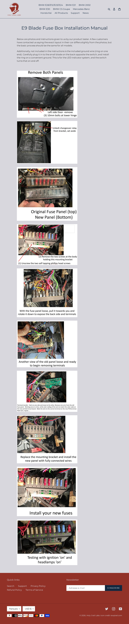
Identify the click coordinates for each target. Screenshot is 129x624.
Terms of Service (34, 590)
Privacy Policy (38, 586)
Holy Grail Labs (93, 615)
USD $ (28, 609)
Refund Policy (14, 590)
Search (10, 586)
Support (22, 586)
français (13, 609)
